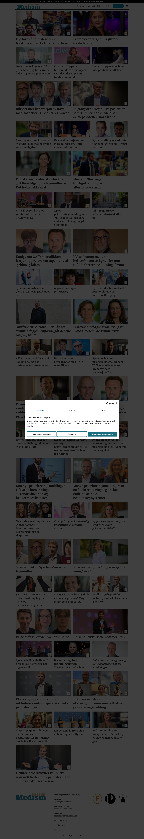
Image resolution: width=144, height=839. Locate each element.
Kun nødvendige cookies (42, 434)
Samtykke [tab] (40, 411)
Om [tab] (103, 411)
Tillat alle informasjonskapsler (102, 434)
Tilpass (70, 434)
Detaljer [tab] (72, 411)
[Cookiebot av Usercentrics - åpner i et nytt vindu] (108, 403)
